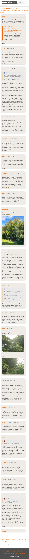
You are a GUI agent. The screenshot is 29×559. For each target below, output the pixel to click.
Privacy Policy (5, 541)
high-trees (2, 12)
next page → (5, 531)
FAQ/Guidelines (14, 539)
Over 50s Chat (4, 5)
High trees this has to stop (11, 8)
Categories (7, 539)
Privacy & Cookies (22, 553)
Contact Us (8, 551)
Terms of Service (22, 539)
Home (3, 539)
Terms (16, 553)
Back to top (19, 551)
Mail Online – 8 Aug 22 (10, 26)
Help (14, 551)
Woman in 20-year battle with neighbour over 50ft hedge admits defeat (12, 30)
